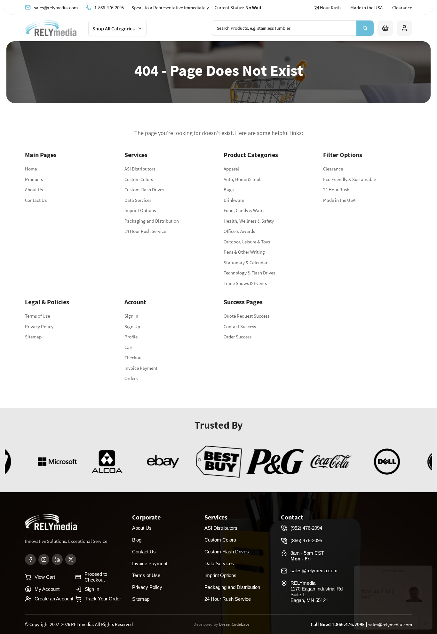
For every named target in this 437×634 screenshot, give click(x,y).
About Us (34, 189)
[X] (70, 559)
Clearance (402, 7)
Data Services (137, 200)
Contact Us (36, 200)
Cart (128, 347)
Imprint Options (140, 210)
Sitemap (33, 337)
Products (34, 179)
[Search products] (365, 28)
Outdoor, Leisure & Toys (247, 242)
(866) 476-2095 (306, 540)
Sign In (131, 316)
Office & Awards (239, 231)
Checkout (133, 357)
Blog (136, 540)
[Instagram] (43, 559)
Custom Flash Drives (144, 189)
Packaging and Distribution (151, 221)
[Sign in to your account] (404, 28)
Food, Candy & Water (244, 210)
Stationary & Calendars (246, 262)
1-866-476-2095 (109, 7)
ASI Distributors (139, 169)
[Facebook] (30, 559)
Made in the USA (366, 7)
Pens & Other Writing (244, 252)
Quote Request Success (246, 316)
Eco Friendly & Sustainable (349, 179)
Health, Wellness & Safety (249, 221)
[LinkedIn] (57, 559)
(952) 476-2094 (306, 528)
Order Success (237, 337)
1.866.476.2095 (348, 624)
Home (31, 169)
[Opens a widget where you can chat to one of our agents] (393, 597)
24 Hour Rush (336, 189)
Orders (131, 378)
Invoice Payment (140, 368)
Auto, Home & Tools (243, 179)
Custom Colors (138, 179)
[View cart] (385, 28)
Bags (229, 189)
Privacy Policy (39, 326)
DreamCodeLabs (234, 624)
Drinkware (234, 200)
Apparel (231, 169)
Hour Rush (327, 7)
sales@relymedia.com (56, 7)
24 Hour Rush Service (145, 231)
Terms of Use (37, 316)
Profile (131, 337)
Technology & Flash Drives (249, 273)
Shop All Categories (113, 28)
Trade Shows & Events (245, 283)
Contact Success (240, 326)
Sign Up (132, 326)
